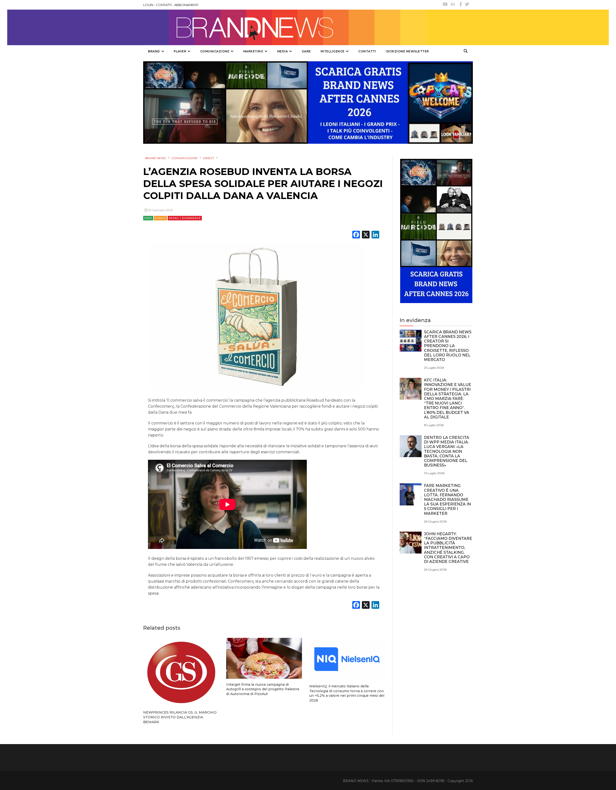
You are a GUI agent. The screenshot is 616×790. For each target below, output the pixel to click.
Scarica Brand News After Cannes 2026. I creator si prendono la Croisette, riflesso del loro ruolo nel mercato (447, 346)
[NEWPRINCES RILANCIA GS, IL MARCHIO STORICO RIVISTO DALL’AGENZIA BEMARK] (181, 672)
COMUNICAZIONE (215, 51)
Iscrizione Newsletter (407, 51)
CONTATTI (164, 5)
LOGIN (148, 5)
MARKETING (253, 51)
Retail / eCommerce (185, 218)
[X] (366, 235)
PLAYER (180, 51)
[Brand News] (284, 27)
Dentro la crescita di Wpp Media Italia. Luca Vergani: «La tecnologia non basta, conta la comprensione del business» (446, 451)
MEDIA (282, 51)
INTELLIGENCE (333, 51)
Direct (160, 218)
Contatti (367, 51)
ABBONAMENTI (186, 5)
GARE (306, 51)
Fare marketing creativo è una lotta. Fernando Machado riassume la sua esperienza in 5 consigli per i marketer (447, 499)
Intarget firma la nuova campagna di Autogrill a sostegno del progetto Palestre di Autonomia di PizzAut (262, 689)
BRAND (154, 51)
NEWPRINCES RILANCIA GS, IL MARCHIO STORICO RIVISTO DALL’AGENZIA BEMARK (180, 717)
